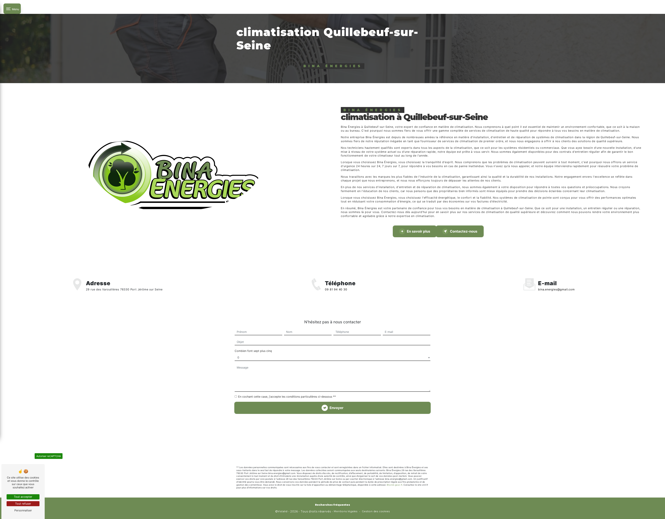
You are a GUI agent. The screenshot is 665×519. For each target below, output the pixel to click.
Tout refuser (23, 503)
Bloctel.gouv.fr (394, 484)
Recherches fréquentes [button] (332, 504)
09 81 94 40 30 (336, 289)
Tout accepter (23, 496)
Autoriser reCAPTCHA (48, 456)
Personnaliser (23, 510)
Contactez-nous (463, 231)
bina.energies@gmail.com (556, 289)
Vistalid (282, 511)
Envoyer (336, 408)
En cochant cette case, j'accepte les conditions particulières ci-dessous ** (287, 396)
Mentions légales (345, 511)
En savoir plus (418, 231)
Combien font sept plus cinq (253, 351)
